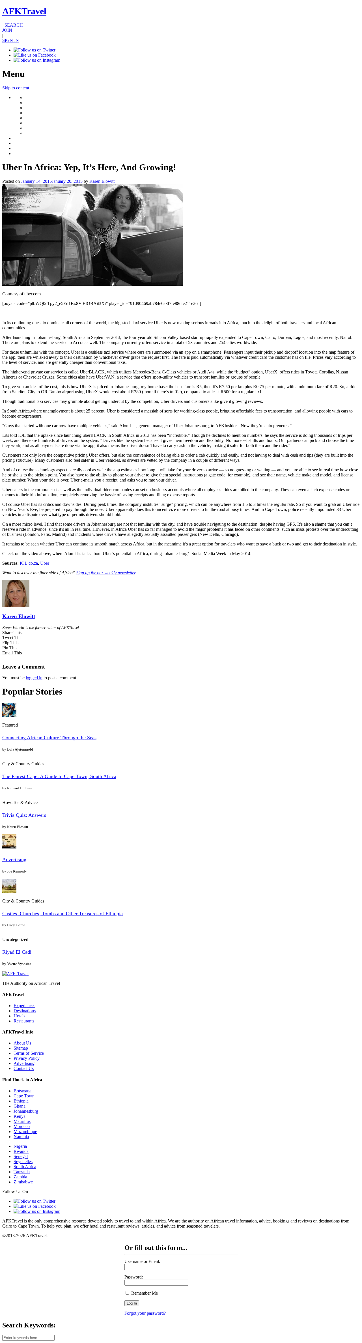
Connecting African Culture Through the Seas (49, 737)
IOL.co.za (29, 563)
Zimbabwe (23, 1181)
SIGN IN (10, 40)
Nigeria (20, 1146)
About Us (22, 1043)
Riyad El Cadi (16, 952)
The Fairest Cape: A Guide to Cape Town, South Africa (59, 776)
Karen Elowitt (102, 181)
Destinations (25, 1010)
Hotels (19, 1015)
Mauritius (22, 1121)
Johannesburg (26, 1111)
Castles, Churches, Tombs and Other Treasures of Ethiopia (62, 913)
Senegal (21, 1156)
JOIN (7, 30)
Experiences (24, 1005)
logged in (34, 677)
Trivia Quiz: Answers (24, 815)
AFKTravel (24, 11)
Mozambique (25, 1131)
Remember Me (144, 1293)
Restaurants (24, 1020)
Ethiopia (21, 1101)
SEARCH (12, 25)
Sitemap (21, 1048)
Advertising (14, 859)
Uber (44, 563)
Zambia (20, 1176)
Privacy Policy (27, 1058)
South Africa (25, 1166)
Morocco (22, 1126)
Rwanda (21, 1151)
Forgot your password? (145, 1313)
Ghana (19, 1106)
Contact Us (24, 1068)
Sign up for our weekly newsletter (105, 572)
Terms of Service (29, 1053)
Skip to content (15, 87)
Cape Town (24, 1095)
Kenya (19, 1116)
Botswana (22, 1090)
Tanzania (22, 1171)
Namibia (21, 1136)
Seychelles (23, 1161)
